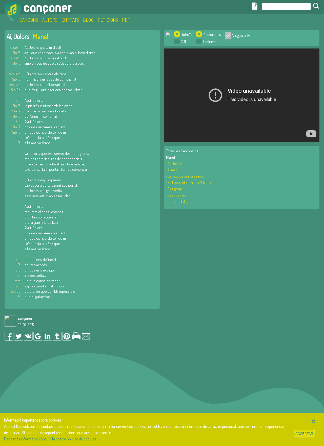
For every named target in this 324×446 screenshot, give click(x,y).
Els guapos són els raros (186, 176)
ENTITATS (70, 20)
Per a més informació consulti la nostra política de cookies (50, 438)
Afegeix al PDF (241, 35)
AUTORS (49, 20)
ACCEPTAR (304, 434)
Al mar (172, 169)
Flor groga (175, 188)
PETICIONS (108, 20)
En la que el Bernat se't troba (189, 182)
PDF (126, 20)
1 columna (210, 41)
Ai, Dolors (175, 163)
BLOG (88, 20)
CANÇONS (28, 20)
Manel (40, 36)
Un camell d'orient (181, 201)
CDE (184, 41)
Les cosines (177, 195)
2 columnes (212, 34)
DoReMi (186, 34)
